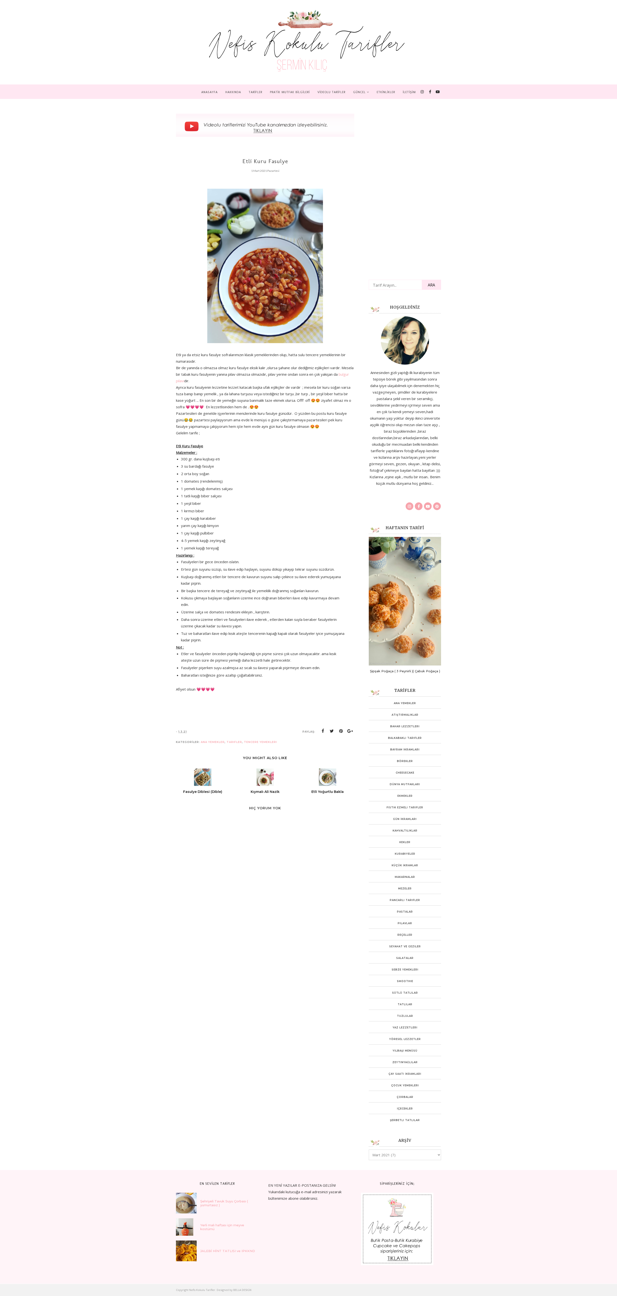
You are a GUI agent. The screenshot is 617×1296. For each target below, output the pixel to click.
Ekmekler (405, 795)
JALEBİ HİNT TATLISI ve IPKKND (227, 1251)
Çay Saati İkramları (405, 1073)
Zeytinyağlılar (405, 1062)
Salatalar (405, 958)
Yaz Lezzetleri (405, 1027)
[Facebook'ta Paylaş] (323, 731)
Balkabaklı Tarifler (405, 738)
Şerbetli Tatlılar (405, 1120)
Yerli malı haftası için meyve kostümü (222, 1227)
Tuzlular (405, 1016)
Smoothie (405, 981)
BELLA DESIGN (242, 1290)
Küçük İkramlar (405, 865)
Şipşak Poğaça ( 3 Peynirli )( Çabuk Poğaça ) (405, 671)
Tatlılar (405, 1004)
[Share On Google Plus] (350, 731)
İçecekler (405, 1108)
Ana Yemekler (213, 742)
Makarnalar (405, 877)
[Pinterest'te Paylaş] (341, 731)
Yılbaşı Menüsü (405, 1050)
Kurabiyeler (405, 853)
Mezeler (405, 888)
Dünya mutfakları (405, 784)
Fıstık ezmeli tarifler (405, 807)
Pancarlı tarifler (405, 900)
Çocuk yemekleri (405, 1085)
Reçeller (404, 934)
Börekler (405, 761)
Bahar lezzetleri (405, 726)
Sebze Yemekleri (405, 969)
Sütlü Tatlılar (405, 992)
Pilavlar (405, 923)
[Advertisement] (212, 964)
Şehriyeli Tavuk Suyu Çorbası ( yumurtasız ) (224, 1203)
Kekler (404, 842)
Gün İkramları (405, 819)
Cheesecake (405, 772)
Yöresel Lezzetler (405, 1039)
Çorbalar (405, 1097)
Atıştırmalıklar (405, 714)
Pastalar (405, 911)
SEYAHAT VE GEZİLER (405, 946)
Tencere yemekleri (260, 742)
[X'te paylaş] (332, 731)
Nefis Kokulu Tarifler (202, 1290)
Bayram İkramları (405, 749)
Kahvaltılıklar (405, 830)
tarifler (234, 742)
